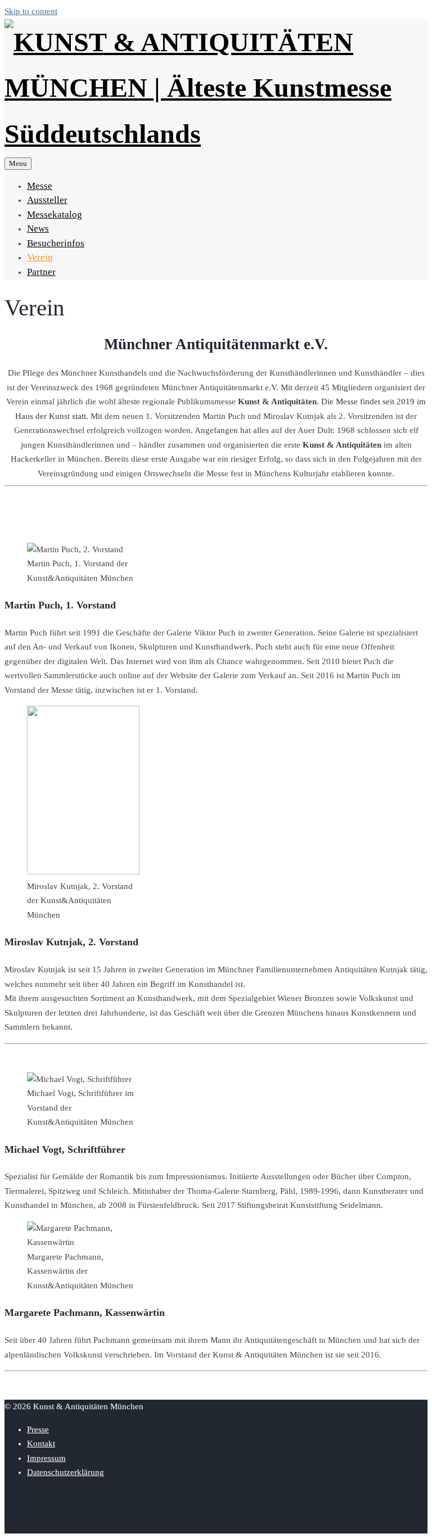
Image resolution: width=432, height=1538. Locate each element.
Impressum (46, 1458)
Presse (38, 1429)
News (38, 228)
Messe (39, 186)
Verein (40, 257)
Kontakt (41, 1443)
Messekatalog (54, 214)
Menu (18, 163)
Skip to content (30, 11)
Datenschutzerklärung (65, 1472)
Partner (41, 272)
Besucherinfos (55, 243)
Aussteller (47, 200)
